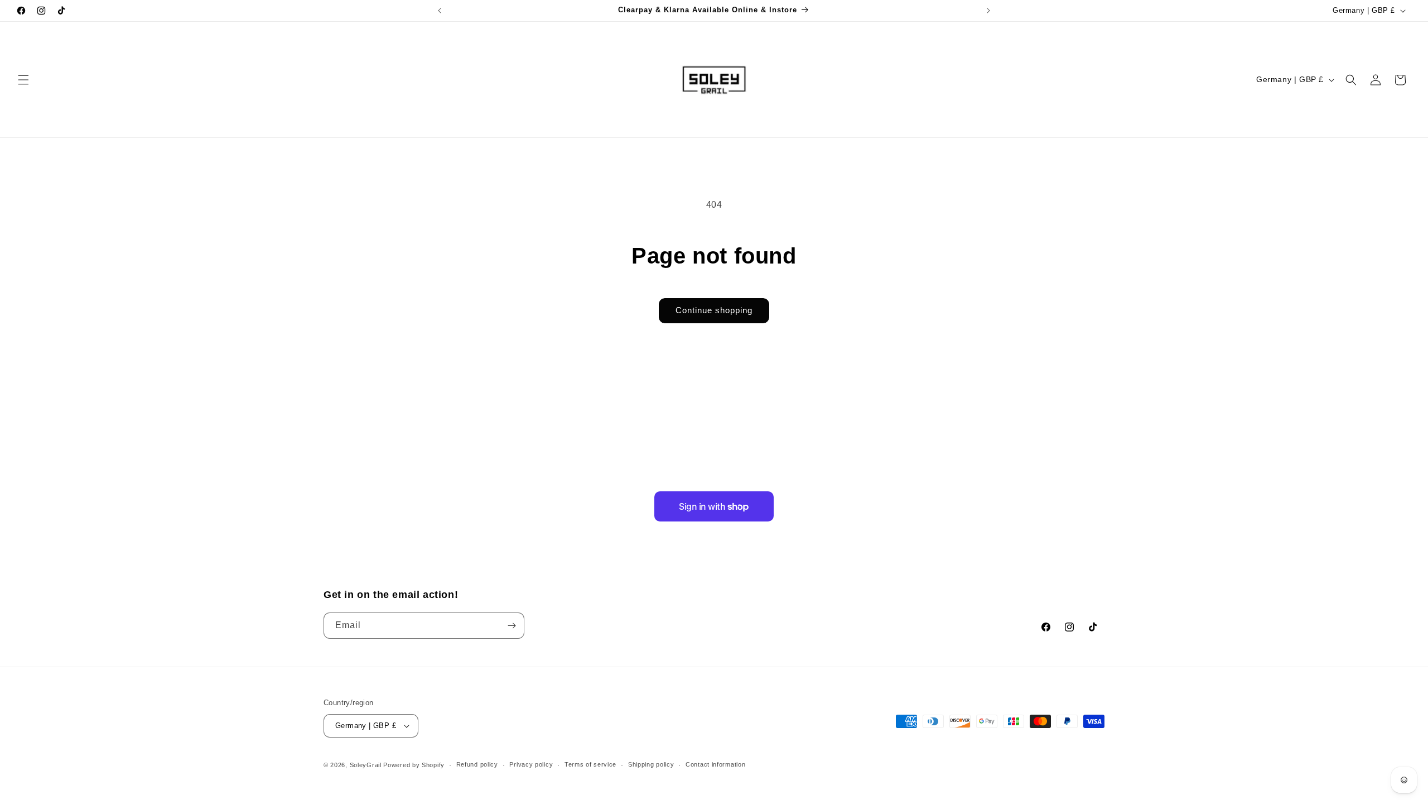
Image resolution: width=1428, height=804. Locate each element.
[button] (23, 80)
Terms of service (590, 764)
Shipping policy (651, 764)
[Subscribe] (511, 625)
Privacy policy (531, 764)
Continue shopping (714, 310)
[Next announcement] (988, 10)
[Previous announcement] (439, 10)
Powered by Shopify (414, 765)
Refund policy (477, 764)
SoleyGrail (366, 765)
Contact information (715, 764)
